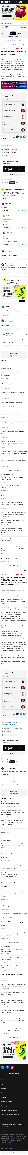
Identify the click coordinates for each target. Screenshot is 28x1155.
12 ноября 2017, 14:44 (10, 217)
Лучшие (12, 182)
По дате (4, 182)
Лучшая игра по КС (10, 768)
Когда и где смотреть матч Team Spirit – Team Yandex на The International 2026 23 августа (13, 513)
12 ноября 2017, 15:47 (9, 307)
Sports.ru (5, 1131)
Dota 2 (6, 44)
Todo (6, 320)
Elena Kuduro (9, 264)
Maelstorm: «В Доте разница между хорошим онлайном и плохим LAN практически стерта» (13, 462)
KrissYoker (8, 203)
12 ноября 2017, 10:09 (9, 265)
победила (14, 637)
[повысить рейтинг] (18, 210)
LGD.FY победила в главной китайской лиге (20, 44)
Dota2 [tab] (6, 27)
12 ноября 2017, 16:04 (9, 321)
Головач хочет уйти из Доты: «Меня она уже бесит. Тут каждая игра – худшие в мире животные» (13, 423)
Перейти (22, 301)
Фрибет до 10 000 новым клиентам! (15, 189)
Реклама (3, 1097)
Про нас (3, 1079)
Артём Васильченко (13, 722)
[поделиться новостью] (25, 48)
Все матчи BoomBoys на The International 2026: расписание (12, 521)
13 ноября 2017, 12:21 (10, 335)
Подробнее (10, 1142)
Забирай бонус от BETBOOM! (14, 279)
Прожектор (4, 1106)
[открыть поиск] (16, 2)
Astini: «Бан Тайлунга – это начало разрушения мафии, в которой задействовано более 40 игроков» (10, 412)
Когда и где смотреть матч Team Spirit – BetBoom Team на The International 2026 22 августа (13, 530)
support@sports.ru (5, 1126)
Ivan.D (10, 145)
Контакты (3, 1088)
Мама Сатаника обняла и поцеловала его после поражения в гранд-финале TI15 (12, 403)
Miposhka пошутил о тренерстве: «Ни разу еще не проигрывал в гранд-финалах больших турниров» (13, 822)
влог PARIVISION (10, 724)
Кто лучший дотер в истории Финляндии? (10, 95)
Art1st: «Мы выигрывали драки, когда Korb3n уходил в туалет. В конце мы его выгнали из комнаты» (13, 433)
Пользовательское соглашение (9, 1110)
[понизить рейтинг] (25, 210)
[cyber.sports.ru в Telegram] (3, 1067)
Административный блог (7, 1101)
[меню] (25, 2)
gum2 (7, 215)
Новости (10, 44)
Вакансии (3, 1092)
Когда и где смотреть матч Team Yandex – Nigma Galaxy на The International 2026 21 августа (12, 548)
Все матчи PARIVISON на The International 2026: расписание (12, 478)
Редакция (3, 1084)
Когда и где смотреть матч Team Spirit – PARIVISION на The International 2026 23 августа (12, 504)
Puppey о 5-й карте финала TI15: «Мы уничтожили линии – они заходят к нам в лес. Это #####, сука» (12, 373)
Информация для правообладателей (10, 1114)
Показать (24, 339)
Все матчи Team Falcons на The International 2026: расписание (13, 539)
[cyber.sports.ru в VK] (8, 1067)
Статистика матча (13, 36)
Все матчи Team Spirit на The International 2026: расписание (12, 486)
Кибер (2, 44)
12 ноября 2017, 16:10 (10, 234)
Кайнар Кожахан (10, 250)
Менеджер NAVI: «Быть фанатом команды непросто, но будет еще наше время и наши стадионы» (13, 394)
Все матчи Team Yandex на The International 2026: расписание (13, 495)
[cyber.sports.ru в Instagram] (12, 1067)
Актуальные (19, 182)
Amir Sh (7, 306)
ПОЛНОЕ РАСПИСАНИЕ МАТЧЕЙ (14, 40)
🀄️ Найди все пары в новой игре (11, 596)
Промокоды (4, 1119)
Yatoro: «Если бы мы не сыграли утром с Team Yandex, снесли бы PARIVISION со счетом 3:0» (14, 452)
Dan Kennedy (9, 333)
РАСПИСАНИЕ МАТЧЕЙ (6, 23)
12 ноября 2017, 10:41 (9, 205)
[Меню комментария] (26, 204)
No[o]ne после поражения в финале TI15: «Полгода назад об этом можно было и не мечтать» (13, 384)
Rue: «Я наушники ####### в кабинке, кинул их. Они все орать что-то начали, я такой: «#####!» (12, 443)
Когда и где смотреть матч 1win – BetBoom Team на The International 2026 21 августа (13, 558)
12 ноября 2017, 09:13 (9, 251)
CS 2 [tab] (3, 27)
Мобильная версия (14, 1073)
